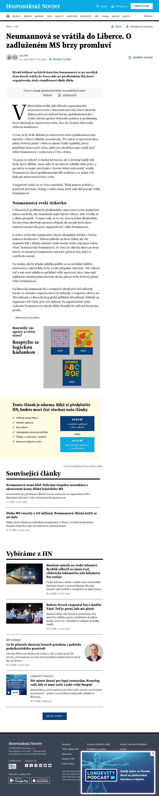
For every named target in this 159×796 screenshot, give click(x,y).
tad (21, 55)
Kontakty (66, 744)
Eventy (123, 749)
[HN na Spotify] (45, 765)
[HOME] (8, 16)
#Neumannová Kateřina (28, 317)
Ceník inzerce (68, 764)
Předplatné (141, 6)
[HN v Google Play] (19, 780)
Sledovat (47, 95)
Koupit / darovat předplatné (133, 744)
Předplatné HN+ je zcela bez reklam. (87, 466)
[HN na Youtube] (49, 765)
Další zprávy (54, 716)
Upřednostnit (69, 95)
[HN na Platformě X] (26, 765)
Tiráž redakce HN (70, 749)
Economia (66, 754)
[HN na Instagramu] (35, 765)
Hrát (60, 350)
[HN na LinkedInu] (40, 765)
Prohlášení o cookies (96, 749)
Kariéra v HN (68, 759)
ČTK (26, 55)
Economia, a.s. (28, 748)
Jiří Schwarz (13, 640)
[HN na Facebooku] (31, 765)
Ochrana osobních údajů (98, 744)
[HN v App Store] (40, 780)
